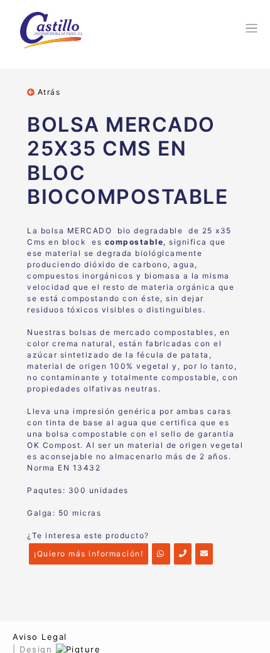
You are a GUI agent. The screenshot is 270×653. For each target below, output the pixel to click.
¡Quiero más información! (88, 553)
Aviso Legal (40, 637)
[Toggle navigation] (250, 28)
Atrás (47, 92)
